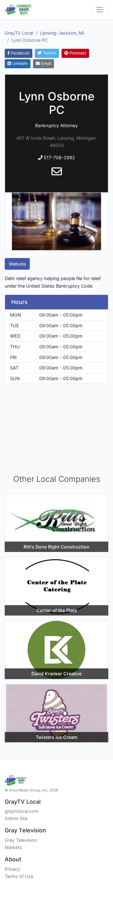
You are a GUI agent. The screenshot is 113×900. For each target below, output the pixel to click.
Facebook (20, 53)
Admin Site (16, 818)
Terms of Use (19, 876)
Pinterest (77, 53)
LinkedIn (19, 63)
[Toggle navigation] (99, 9)
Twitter (49, 53)
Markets (13, 847)
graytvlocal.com (22, 811)
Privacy (12, 869)
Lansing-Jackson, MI (62, 33)
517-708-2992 (58, 157)
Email (45, 63)
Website (17, 264)
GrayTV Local (19, 33)
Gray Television (21, 840)
